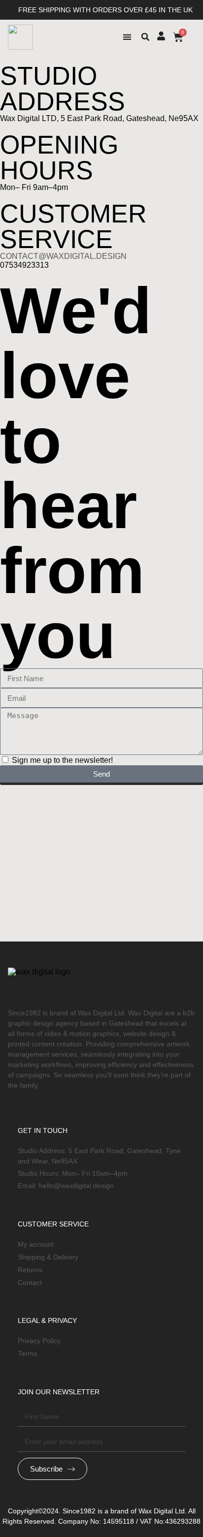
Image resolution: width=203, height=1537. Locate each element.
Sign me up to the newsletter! (62, 760)
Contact (30, 1282)
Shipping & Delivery (48, 1257)
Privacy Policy (39, 1341)
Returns (30, 1270)
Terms (27, 1353)
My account (36, 1244)
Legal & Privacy (47, 1320)
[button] (127, 37)
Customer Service (53, 1224)
